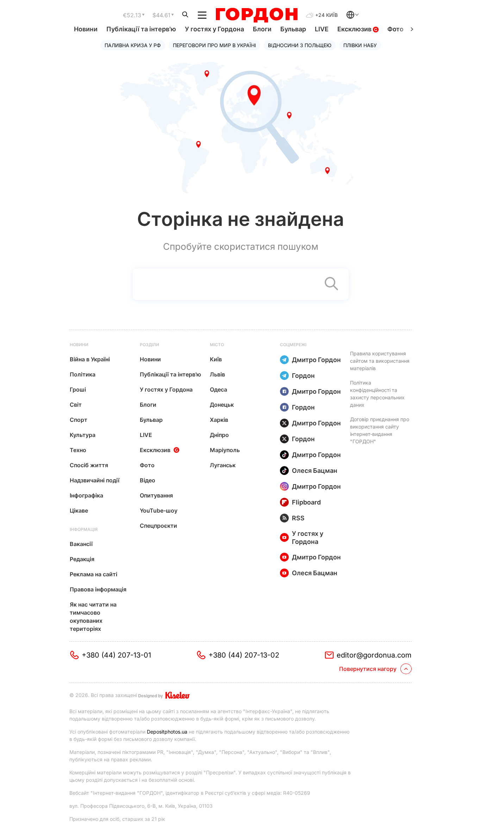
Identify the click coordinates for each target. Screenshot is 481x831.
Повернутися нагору (367, 668)
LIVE (322, 29)
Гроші (78, 389)
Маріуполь (225, 449)
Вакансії (81, 543)
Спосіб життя (89, 465)
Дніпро (219, 434)
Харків (219, 419)
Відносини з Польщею (299, 45)
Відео (147, 480)
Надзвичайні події (94, 480)
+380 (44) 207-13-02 (243, 655)
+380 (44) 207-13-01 (116, 655)
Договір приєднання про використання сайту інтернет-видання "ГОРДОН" (379, 430)
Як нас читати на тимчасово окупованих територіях (93, 616)
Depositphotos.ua (167, 732)
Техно (78, 449)
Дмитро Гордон (316, 359)
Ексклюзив (355, 29)
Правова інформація (98, 589)
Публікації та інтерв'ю (141, 29)
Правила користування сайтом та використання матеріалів (380, 360)
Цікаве (79, 510)
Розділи (149, 344)
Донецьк (222, 404)
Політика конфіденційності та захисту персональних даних (377, 394)
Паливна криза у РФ (133, 45)
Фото (395, 29)
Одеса (218, 389)
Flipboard (306, 502)
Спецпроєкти (158, 525)
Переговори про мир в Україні (214, 45)
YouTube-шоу (158, 510)
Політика (82, 374)
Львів (217, 374)
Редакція (82, 559)
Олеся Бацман (314, 470)
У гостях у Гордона (214, 29)
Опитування (156, 495)
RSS (298, 518)
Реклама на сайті (93, 574)
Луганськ (223, 465)
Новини (86, 29)
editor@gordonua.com (374, 655)
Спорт (78, 419)
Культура (82, 434)
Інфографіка (86, 495)
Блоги (262, 29)
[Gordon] (256, 15)
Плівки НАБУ (360, 45)
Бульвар (293, 29)
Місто (217, 344)
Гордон (303, 375)
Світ (76, 404)
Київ (216, 359)
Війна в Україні (90, 359)
